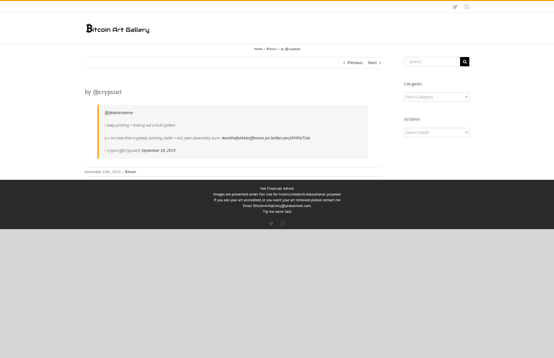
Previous (355, 62)
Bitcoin (130, 171)
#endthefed (231, 138)
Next (372, 62)
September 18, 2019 (158, 150)
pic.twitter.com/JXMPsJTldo (287, 138)
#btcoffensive (252, 138)
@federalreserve (119, 112)
